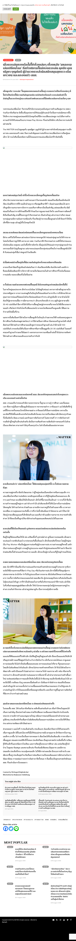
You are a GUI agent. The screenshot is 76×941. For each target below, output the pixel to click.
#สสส (47, 819)
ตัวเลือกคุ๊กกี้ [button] (7, 9)
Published (8, 60)
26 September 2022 (45, 794)
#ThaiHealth (28, 819)
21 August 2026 (56, 878)
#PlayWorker (17, 819)
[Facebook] (5, 828)
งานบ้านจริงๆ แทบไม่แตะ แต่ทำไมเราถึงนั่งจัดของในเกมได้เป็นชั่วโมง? (25, 871)
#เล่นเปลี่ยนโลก (63, 819)
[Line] (16, 828)
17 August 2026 (20, 897)
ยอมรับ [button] (16, 9)
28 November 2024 (11, 794)
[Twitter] (11, 828)
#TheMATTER (39, 819)
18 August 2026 (20, 860)
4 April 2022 (43, 811)
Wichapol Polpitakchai (26, 79)
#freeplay (7, 819)
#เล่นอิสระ (53, 819)
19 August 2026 (56, 903)
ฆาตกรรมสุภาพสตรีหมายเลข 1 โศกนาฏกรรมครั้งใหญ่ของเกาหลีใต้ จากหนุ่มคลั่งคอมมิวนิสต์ (25, 889)
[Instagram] (60, 920)
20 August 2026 (21, 878)
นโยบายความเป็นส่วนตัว (42, 5)
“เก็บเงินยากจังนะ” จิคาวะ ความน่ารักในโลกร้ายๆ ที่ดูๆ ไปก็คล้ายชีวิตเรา (61, 871)
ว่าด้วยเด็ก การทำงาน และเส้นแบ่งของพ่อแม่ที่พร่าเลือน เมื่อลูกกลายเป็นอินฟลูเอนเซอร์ (60, 853)
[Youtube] (63, 920)
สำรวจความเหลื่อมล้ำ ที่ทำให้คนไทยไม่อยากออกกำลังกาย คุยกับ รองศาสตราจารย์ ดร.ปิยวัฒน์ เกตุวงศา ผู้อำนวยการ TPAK (20, 789)
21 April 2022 (9, 809)
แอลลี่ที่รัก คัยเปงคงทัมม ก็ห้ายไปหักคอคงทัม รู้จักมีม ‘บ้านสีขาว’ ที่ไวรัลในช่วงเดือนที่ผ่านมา (25, 853)
